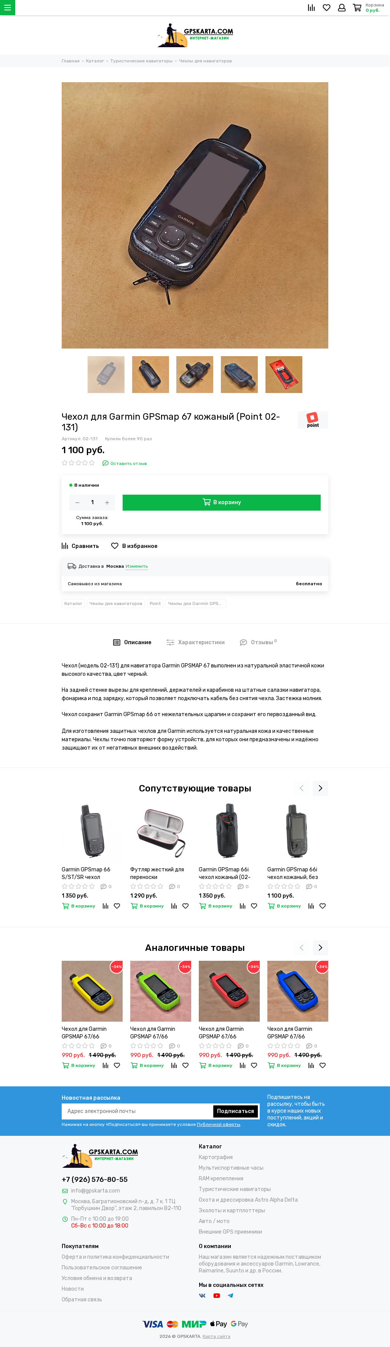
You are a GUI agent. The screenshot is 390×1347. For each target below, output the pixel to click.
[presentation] (301, 788)
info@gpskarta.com (95, 1191)
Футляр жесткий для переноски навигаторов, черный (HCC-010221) (157, 873)
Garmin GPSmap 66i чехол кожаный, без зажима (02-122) (292, 873)
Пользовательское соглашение (102, 1267)
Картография (216, 1157)
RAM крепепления (221, 1178)
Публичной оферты (218, 1124)
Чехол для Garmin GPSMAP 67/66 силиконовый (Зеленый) (160, 1033)
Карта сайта (216, 1336)
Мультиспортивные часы (231, 1168)
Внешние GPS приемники (230, 1232)
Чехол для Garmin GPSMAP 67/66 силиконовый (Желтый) (92, 1033)
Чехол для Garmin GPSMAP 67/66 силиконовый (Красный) (229, 1033)
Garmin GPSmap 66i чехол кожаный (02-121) (225, 873)
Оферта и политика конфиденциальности (115, 1257)
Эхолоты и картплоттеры (232, 1210)
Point (155, 603)
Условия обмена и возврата (97, 1278)
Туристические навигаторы (235, 1189)
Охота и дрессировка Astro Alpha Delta (248, 1200)
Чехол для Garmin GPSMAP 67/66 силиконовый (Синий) (294, 1033)
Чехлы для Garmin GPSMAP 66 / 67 (197, 603)
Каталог (73, 603)
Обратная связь (82, 1299)
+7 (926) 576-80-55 (95, 1179)
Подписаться (235, 1111)
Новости (73, 1289)
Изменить (137, 566)
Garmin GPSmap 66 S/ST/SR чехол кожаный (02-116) (86, 873)
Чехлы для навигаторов (116, 603)
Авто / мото (214, 1221)
